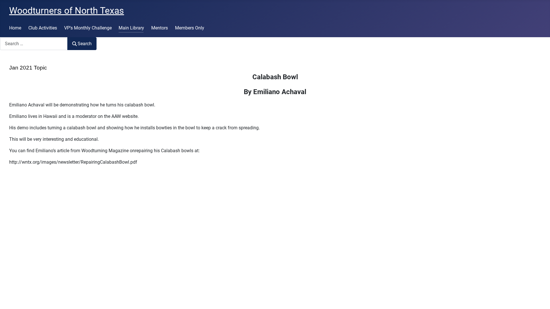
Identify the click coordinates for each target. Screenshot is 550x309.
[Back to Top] (540, 298)
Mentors (159, 28)
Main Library (131, 28)
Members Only (189, 28)
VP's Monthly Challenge (88, 28)
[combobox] (34, 43)
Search (85, 43)
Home (15, 28)
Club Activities (42, 28)
